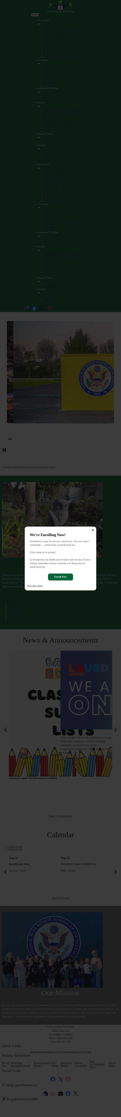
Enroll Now (60, 576)
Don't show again (34, 586)
